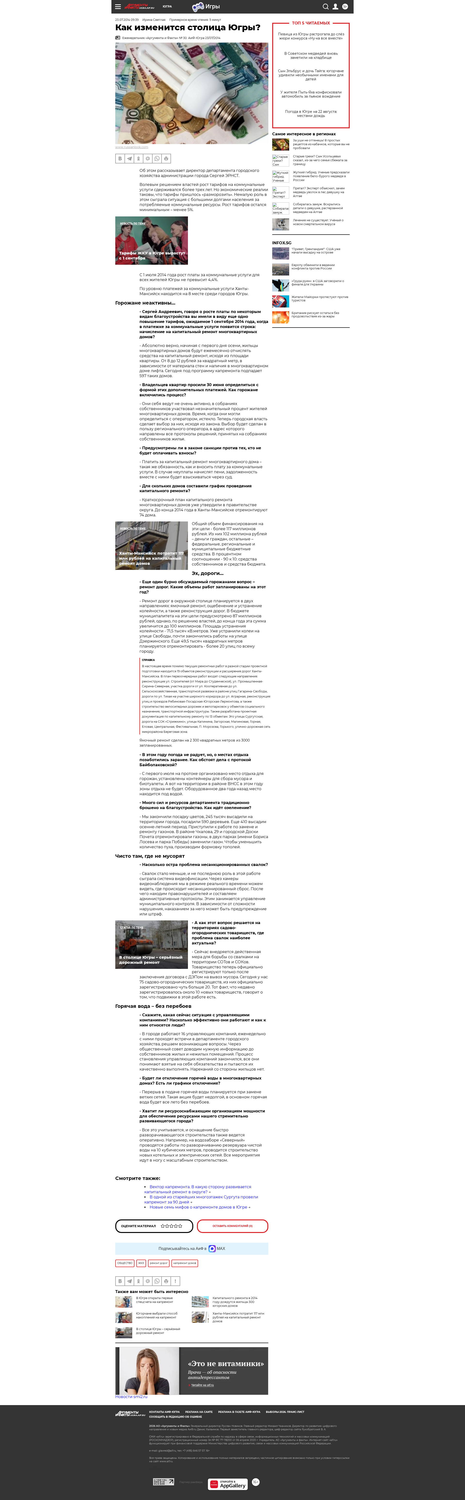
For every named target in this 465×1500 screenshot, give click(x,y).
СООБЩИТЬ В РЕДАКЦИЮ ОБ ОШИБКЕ (175, 1416)
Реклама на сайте (199, 1412)
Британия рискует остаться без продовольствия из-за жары (315, 314)
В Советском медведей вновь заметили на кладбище (311, 56)
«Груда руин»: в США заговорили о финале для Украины (318, 282)
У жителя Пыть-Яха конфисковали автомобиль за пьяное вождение (311, 94)
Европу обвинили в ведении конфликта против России (313, 266)
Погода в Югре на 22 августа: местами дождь (311, 114)
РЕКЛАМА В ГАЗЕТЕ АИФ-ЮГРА (239, 1412)
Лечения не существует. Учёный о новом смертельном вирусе (318, 222)
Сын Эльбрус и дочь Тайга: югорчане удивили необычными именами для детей (311, 75)
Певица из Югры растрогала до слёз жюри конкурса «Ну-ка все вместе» (311, 36)
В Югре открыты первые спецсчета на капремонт (154, 1300)
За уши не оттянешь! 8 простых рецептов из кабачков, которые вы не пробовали (321, 144)
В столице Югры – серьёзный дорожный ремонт (158, 1331)
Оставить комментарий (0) (233, 1226)
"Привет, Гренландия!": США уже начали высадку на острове (316, 250)
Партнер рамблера (190, 1482)
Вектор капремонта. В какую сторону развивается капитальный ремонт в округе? (197, 1189)
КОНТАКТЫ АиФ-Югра (164, 1412)
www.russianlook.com (131, 147)
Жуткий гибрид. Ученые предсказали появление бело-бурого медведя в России (321, 176)
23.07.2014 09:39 (127, 20)
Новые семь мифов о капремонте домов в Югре (198, 1207)
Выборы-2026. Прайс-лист (285, 1412)
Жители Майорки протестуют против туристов (320, 298)
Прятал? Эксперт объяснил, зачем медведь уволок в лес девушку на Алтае (319, 192)
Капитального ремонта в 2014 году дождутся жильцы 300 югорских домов (235, 1302)
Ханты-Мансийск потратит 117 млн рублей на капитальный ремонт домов (238, 1317)
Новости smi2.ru (131, 1396)
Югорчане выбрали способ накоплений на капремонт (157, 1315)
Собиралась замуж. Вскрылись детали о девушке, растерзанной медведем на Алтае (318, 208)
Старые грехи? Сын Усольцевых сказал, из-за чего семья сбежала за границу (320, 160)
